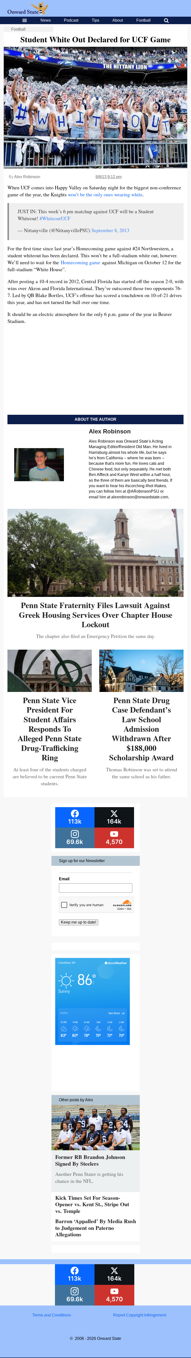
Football (143, 20)
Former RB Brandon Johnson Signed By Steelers (90, 1160)
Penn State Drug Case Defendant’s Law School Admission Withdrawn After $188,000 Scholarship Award (141, 728)
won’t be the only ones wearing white (105, 194)
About (117, 20)
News (46, 20)
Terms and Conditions (51, 1315)
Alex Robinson (27, 177)
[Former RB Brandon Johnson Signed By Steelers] (95, 1151)
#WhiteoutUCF (55, 218)
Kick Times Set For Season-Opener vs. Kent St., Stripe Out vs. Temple (92, 1204)
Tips (95, 20)
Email (64, 879)
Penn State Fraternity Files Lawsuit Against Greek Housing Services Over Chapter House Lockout (95, 614)
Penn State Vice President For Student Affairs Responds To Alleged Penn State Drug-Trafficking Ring (50, 728)
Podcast (71, 20)
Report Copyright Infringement (139, 1315)
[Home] (27, 13)
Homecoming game (80, 262)
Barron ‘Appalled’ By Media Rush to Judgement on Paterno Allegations (95, 1227)
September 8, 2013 (110, 230)
